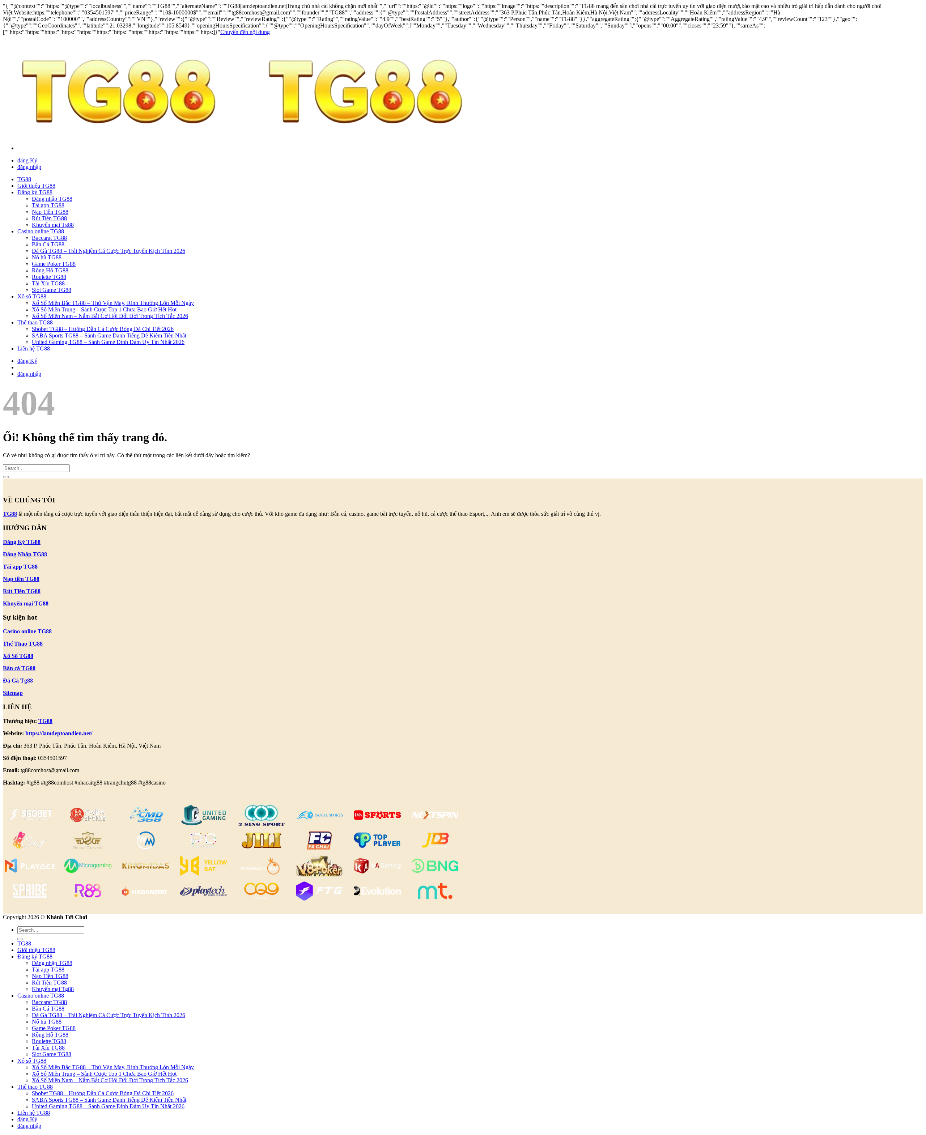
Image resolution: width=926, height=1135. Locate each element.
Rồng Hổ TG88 (50, 270)
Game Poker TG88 (54, 264)
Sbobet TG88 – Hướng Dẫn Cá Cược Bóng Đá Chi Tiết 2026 (103, 329)
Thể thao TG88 (35, 322)
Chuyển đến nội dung (245, 32)
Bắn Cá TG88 (48, 244)
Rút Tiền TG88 (49, 218)
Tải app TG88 (48, 205)
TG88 (24, 179)
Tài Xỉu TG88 (48, 283)
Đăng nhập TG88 (52, 199)
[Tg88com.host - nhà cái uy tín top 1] (249, 136)
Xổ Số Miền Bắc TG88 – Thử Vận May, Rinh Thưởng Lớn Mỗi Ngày (113, 303)
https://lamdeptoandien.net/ (58, 733)
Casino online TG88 (40, 231)
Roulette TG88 (49, 277)
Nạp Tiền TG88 (50, 212)
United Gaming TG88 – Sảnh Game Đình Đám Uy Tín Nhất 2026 (108, 342)
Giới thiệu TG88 (36, 186)
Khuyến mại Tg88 (53, 225)
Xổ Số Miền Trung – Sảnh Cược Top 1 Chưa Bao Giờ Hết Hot (104, 309)
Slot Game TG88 (51, 290)
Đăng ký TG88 (34, 192)
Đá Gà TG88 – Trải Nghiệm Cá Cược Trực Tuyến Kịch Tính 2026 (108, 251)
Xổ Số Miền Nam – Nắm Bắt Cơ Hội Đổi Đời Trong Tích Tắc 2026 (110, 316)
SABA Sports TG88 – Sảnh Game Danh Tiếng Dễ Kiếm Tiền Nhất (109, 335)
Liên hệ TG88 (33, 348)
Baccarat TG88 (49, 238)
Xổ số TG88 (31, 296)
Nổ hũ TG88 (46, 257)
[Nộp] (6, 477)
